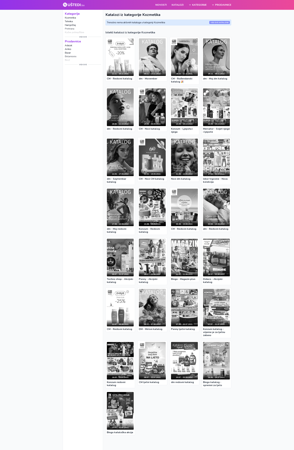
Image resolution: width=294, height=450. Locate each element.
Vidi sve (83, 37)
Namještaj (70, 25)
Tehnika (69, 21)
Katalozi (178, 5)
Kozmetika (70, 17)
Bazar (68, 52)
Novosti (161, 5)
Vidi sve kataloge (220, 22)
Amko (68, 49)
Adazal (68, 45)
